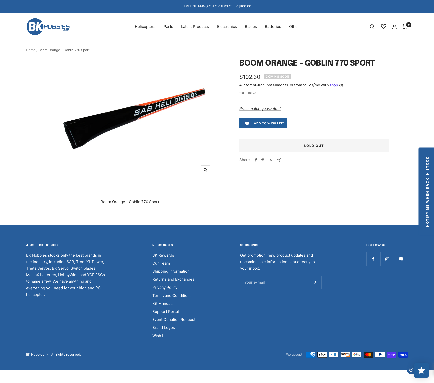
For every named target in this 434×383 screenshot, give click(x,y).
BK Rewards (163, 255)
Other (294, 26)
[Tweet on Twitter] (270, 160)
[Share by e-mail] (279, 160)
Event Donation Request (173, 319)
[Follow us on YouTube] (401, 259)
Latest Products (195, 26)
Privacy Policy (164, 287)
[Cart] (405, 26)
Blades (251, 26)
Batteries (273, 26)
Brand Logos (163, 327)
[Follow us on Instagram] (387, 259)
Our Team (161, 263)
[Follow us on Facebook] (373, 259)
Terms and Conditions (172, 295)
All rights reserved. (66, 354)
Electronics (227, 26)
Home (30, 50)
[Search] (372, 26)
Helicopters (145, 26)
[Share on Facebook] (256, 160)
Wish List (160, 335)
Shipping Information (171, 271)
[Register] (314, 282)
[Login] (394, 27)
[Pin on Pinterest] (262, 160)
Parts (168, 26)
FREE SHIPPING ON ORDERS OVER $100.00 (217, 6)
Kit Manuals (162, 303)
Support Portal (165, 311)
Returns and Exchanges (173, 279)
